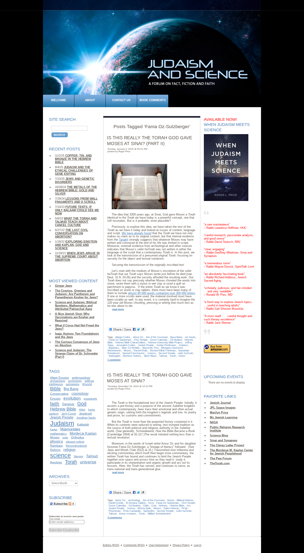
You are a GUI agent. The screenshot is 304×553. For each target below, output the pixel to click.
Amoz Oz (138, 337)
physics (56, 441)
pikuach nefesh (75, 441)
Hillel (82, 409)
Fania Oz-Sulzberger (120, 339)
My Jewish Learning (223, 417)
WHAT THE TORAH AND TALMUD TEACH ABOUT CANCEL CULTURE (76, 222)
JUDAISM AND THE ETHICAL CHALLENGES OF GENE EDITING (74, 171)
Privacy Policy (181, 545)
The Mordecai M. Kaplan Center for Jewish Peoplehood (231, 452)
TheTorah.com (220, 463)
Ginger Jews (63, 285)
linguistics (114, 347)
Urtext (181, 355)
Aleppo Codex (122, 337)
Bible (55, 388)
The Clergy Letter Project (227, 445)
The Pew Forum (221, 458)
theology (56, 462)
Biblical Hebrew (185, 500)
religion (69, 449)
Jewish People (61, 417)
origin (65, 437)
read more (118, 309)
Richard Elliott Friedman (163, 350)
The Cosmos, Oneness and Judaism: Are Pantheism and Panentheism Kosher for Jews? (76, 294)
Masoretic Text (150, 347)
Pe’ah (185, 508)
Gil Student (176, 339)
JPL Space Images (222, 407)
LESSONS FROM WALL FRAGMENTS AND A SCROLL (76, 200)
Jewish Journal (220, 402)
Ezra (151, 503)
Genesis (68, 404)
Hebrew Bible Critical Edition (130, 342)
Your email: (54, 519)
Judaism (62, 423)
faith (54, 403)
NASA (214, 422)
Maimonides (70, 429)
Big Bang (71, 389)
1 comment (114, 359)
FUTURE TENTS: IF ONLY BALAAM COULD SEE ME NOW (77, 210)
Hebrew (163, 505)
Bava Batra (176, 337)
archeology (75, 381)
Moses (54, 437)
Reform (55, 450)
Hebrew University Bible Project (165, 342)
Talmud (92, 456)
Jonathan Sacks (86, 417)
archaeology (57, 381)
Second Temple (166, 353)
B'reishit (87, 384)
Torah (71, 462)
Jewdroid (85, 413)
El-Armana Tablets (136, 503)
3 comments (114, 517)
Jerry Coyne (68, 413)
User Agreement (158, 545)
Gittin (146, 505)
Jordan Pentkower (166, 345)
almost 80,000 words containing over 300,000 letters (161, 293)
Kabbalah (83, 424)
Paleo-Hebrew (171, 508)
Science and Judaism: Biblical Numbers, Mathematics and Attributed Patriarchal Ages (76, 306)
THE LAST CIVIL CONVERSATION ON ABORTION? (71, 233)
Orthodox (77, 437)
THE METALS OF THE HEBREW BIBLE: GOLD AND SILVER (76, 190)
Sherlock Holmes (132, 355)
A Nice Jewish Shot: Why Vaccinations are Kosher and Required (74, 317)
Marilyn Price (219, 412)
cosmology (80, 393)
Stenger (78, 456)
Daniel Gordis (116, 503)
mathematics (58, 433)
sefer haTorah (185, 353)
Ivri (188, 505)
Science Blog (219, 435)
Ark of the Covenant (157, 337)
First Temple (140, 339)
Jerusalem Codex (125, 345)
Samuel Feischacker (133, 353)
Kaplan (53, 429)
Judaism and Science (154, 54)
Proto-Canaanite (132, 511)
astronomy (72, 384)
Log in (197, 545)
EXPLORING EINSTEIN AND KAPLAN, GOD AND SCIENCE (76, 245)
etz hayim (190, 337)
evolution (72, 398)
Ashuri (170, 500)
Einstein (55, 398)
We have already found (136, 233)
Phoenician (114, 511)
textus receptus (127, 513)
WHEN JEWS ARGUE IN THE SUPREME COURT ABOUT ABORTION (77, 257)
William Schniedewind (159, 513)
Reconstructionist (76, 445)
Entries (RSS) (111, 545)
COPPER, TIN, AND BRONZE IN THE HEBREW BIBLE (73, 159)
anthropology (81, 377)
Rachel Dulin (140, 350)
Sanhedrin (148, 511)
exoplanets (90, 398)
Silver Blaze (150, 355)
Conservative (59, 393)
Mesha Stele (144, 508)
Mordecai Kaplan (83, 433)
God (81, 403)
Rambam (56, 445)
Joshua (131, 508)
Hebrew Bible (63, 409)
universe (88, 462)
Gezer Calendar (158, 339)
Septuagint (114, 355)
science (60, 455)
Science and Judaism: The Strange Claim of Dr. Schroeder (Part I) (76, 353)
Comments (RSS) (134, 545)
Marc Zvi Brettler (131, 347)
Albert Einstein (59, 377)
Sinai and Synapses (223, 440)
